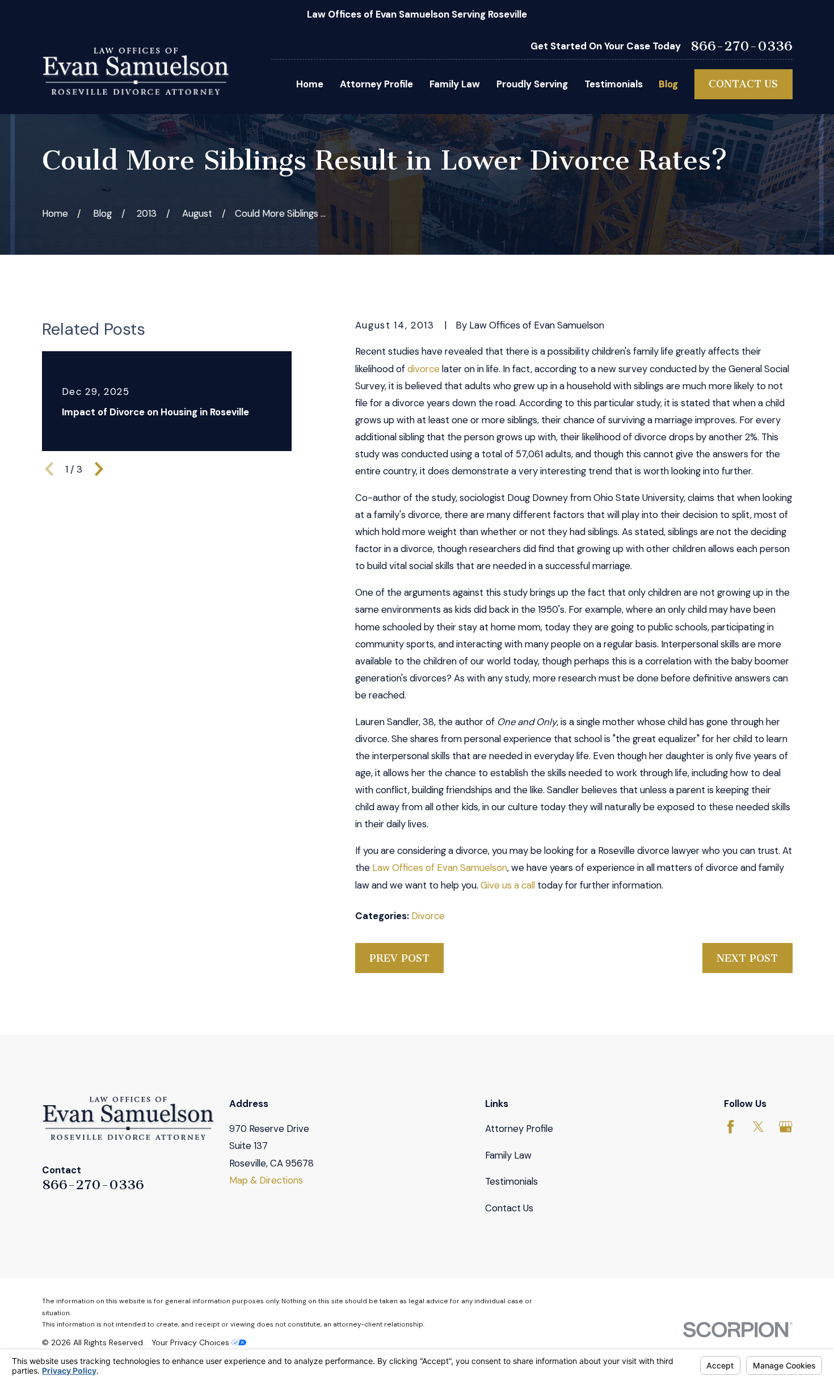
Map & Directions (266, 1180)
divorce (423, 369)
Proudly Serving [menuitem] (532, 84)
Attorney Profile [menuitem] (376, 84)
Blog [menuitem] (668, 84)
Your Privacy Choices (191, 1342)
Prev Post (399, 958)
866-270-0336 (741, 46)
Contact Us (743, 84)
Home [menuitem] (309, 84)
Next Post (747, 958)
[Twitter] (758, 1126)
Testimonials (511, 1181)
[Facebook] (730, 1126)
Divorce (428, 916)
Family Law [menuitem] (454, 84)
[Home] (136, 71)
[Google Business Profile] (785, 1126)
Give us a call (508, 885)
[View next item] (99, 469)
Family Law (508, 1155)
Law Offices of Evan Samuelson (439, 867)
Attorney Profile (519, 1128)
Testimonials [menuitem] (613, 84)
